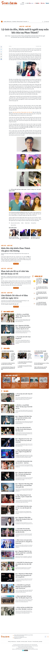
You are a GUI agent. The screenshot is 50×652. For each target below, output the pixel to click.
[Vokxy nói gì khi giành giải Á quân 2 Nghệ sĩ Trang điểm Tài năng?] (7, 453)
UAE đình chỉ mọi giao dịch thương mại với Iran (25, 366)
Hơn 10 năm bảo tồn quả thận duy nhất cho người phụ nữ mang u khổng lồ (43, 385)
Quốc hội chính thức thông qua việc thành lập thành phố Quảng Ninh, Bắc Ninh (8, 368)
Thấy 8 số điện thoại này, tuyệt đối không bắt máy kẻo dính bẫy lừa (40, 368)
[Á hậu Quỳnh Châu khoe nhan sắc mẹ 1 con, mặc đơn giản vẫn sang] (7, 509)
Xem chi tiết (16, 263)
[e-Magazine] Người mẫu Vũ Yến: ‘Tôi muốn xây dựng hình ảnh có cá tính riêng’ (23, 474)
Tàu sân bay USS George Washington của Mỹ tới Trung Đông (25, 362)
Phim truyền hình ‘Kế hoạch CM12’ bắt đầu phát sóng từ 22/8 (23, 597)
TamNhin (47, 3)
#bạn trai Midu (13, 225)
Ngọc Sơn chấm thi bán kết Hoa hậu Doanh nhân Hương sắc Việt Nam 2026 (23, 429)
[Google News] (1, 59)
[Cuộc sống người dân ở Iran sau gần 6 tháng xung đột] (22, 356)
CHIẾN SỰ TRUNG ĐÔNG (24, 351)
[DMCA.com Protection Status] (25, 650)
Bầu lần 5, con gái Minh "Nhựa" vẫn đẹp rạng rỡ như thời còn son (22, 316)
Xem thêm (28, 21)
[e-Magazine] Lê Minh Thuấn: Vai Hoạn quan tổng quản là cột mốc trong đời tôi (23, 575)
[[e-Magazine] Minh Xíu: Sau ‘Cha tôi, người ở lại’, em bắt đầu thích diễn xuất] (7, 554)
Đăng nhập (47, 21)
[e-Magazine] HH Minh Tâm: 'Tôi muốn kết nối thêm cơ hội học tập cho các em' (22, 327)
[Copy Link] (1, 56)
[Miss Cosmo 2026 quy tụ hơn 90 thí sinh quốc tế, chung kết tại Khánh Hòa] (7, 543)
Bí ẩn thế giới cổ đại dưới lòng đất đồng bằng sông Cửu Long (41, 293)
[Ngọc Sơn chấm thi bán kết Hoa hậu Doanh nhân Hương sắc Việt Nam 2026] (7, 431)
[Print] (1, 54)
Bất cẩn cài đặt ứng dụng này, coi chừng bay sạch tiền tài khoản (41, 364)
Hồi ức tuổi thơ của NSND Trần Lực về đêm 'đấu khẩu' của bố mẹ (24, 608)
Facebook (45, 637)
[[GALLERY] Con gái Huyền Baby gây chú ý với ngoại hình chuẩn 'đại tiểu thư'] (7, 588)
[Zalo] (1, 49)
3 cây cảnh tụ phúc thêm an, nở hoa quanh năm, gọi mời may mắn (42, 288)
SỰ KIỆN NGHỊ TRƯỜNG (8, 351)
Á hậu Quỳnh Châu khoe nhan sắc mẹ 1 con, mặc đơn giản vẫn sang (23, 508)
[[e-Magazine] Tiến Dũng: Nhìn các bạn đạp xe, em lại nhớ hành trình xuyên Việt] (7, 487)
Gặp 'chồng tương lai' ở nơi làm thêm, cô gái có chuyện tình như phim (23, 496)
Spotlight (40, 641)
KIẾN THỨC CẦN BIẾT (11, 375)
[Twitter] (1, 52)
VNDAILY (37, 3)
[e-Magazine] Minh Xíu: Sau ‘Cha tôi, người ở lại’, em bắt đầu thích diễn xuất (23, 553)
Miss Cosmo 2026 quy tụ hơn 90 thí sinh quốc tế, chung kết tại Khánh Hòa (23, 541)
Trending (4, 21)
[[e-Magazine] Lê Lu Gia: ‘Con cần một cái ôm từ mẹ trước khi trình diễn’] (7, 442)
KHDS (31, 3)
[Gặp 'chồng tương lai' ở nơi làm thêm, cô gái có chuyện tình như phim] (7, 498)
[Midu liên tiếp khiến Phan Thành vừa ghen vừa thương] (14, 232)
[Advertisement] (25, 13)
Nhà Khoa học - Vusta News (11, 21)
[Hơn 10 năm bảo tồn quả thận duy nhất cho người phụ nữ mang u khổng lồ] (43, 380)
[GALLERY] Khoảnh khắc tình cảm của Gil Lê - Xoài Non (23, 462)
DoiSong (43, 3)
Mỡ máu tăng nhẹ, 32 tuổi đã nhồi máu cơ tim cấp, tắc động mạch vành (25, 385)
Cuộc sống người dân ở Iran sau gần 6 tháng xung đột (29, 356)
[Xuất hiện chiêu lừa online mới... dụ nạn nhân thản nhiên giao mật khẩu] (38, 356)
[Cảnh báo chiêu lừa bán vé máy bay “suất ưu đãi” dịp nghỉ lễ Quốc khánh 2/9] (45, 281)
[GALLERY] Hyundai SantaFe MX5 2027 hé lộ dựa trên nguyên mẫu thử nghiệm (41, 303)
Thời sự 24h (25, 21)
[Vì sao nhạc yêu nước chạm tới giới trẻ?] (7, 340)
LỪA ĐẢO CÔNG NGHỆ (40, 351)
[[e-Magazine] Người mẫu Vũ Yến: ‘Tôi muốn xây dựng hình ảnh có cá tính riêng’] (7, 476)
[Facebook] (1, 47)
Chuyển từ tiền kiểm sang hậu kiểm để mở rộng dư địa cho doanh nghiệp (13, 357)
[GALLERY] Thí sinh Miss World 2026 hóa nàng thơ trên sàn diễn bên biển (23, 530)
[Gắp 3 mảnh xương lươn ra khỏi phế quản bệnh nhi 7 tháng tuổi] (34, 380)
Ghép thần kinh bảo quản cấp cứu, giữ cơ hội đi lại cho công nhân (6, 385)
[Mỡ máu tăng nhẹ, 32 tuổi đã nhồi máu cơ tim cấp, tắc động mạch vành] (25, 380)
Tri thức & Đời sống (35, 641)
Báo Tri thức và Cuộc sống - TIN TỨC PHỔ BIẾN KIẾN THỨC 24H (9, 3)
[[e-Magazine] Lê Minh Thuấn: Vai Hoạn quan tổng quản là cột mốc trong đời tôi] (7, 577)
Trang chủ (2, 21)
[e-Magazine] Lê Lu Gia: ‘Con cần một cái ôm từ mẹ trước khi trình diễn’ (23, 440)
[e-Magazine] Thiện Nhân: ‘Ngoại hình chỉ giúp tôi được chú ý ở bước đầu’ (23, 519)
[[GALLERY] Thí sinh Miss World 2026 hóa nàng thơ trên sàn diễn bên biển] (7, 532)
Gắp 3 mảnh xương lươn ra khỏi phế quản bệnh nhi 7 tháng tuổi (34, 384)
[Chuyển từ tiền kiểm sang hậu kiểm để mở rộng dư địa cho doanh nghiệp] (5, 356)
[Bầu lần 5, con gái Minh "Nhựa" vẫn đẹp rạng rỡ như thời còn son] (7, 317)
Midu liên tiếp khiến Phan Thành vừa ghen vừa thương (14, 238)
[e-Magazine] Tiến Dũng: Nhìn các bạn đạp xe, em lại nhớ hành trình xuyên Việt (24, 485)
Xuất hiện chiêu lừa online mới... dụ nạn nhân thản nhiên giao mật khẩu (46, 357)
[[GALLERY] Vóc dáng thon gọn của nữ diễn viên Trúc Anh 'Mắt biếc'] (7, 566)
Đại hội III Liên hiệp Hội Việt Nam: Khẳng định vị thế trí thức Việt (42, 298)
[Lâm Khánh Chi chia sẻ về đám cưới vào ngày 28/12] (36, 232)
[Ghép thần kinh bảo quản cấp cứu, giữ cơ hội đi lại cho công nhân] (7, 380)
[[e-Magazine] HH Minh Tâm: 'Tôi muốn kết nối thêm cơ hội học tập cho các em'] (7, 329)
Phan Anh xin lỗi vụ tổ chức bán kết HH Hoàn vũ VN (24, 238)
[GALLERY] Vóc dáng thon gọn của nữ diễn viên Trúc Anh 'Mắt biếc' (24, 564)
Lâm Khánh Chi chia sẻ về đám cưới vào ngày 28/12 (35, 238)
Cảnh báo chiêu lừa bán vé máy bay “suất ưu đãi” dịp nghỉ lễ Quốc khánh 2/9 (39, 281)
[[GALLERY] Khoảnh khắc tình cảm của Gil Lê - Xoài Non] (7, 464)
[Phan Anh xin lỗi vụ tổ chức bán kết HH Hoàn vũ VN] (25, 232)
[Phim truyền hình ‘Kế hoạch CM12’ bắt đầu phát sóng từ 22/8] (7, 599)
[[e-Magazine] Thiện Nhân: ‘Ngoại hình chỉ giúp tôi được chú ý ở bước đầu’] (7, 521)
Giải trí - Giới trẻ (25, 26)
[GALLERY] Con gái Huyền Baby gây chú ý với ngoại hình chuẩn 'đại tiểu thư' (23, 586)
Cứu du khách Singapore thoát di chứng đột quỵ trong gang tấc (15, 385)
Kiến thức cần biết (20, 21)
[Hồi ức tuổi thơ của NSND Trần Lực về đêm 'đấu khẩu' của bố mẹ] (7, 611)
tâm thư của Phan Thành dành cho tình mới (22, 112)
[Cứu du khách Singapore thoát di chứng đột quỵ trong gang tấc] (16, 380)
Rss (48, 637)
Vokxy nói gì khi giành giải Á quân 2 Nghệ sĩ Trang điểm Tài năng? (23, 451)
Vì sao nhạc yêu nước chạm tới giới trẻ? (23, 337)
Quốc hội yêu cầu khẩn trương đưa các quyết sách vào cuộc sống (8, 364)
